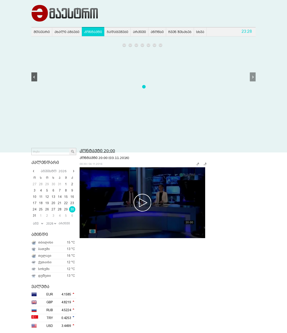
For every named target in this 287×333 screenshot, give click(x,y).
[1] (124, 45)
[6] (155, 45)
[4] (142, 45)
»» (73, 171)
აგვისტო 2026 (54, 171)
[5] (148, 45)
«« (34, 171)
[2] (130, 45)
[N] (253, 76)
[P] (34, 76)
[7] (161, 45)
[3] (136, 45)
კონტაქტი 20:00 (97, 150)
